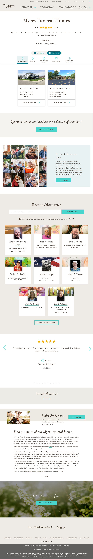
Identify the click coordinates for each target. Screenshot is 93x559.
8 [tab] (53, 383)
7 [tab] (50, 383)
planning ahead (30, 471)
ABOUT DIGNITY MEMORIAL (39, 1)
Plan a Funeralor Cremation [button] (26, 7)
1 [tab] (34, 383)
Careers (29, 538)
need (50, 446)
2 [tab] (37, 383)
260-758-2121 (25, 96)
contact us (40, 471)
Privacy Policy (41, 538)
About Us (7, 538)
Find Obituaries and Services (47, 7)
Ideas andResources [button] (83, 7)
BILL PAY (68, 1)
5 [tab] (45, 383)
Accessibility (71, 538)
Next (88, 347)
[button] (85, 2)
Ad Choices (47, 541)
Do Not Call (84, 538)
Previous (4, 351)
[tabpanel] (46, 358)
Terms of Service (56, 538)
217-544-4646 (47, 424)
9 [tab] (56, 383)
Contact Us (18, 538)
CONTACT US (56, 1)
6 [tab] (48, 383)
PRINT (76, 1)
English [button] (85, 1)
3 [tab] (40, 383)
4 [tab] (42, 383)
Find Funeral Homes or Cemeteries (67, 7)
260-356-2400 (55, 96)
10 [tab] (59, 383)
